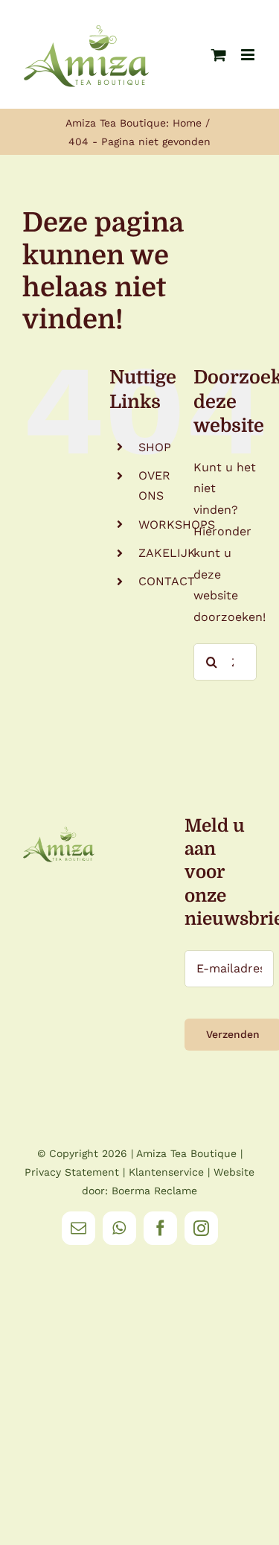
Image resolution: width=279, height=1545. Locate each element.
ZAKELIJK (167, 553)
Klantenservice (166, 1172)
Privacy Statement (72, 1172)
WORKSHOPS (176, 524)
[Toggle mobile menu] (249, 55)
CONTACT (166, 581)
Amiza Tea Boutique (186, 1153)
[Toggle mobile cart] (218, 55)
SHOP (154, 447)
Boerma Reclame (154, 1191)
